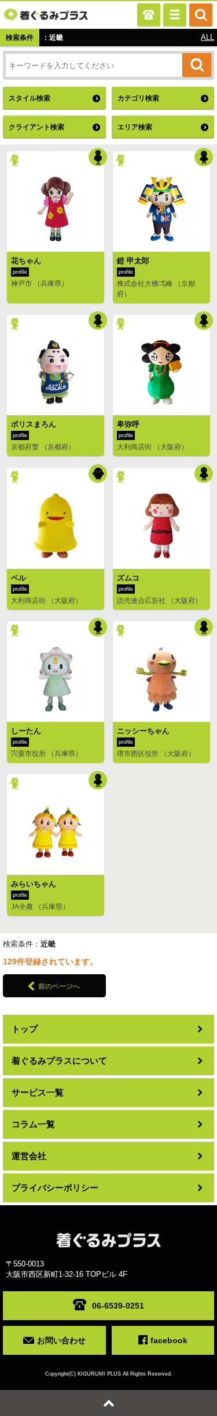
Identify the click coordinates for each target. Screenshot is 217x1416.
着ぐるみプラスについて (59, 1060)
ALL (207, 37)
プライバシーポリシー (55, 1188)
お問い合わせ (61, 1340)
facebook (168, 1340)
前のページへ (59, 986)
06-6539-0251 (118, 1305)
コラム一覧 (33, 1124)
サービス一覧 (38, 1092)
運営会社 (29, 1156)
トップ (25, 1029)
